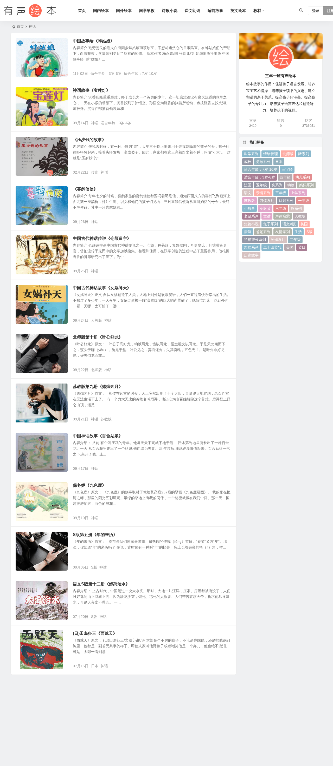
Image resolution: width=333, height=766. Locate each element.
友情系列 (282, 232)
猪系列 (303, 154)
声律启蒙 (282, 216)
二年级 (295, 239)
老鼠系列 (251, 216)
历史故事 (251, 255)
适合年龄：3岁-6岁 (106, 73)
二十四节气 (272, 247)
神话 (94, 123)
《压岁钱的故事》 (89, 139)
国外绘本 (124, 10)
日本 (94, 666)
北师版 (96, 370)
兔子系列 (270, 224)
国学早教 (147, 10)
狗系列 (277, 185)
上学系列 (298, 193)
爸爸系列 (263, 232)
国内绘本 (101, 10)
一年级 (303, 201)
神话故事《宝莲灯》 (91, 90)
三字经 (287, 169)
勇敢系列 (263, 162)
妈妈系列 (306, 185)
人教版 (96, 320)
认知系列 (286, 201)
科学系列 (251, 154)
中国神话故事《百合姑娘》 (98, 436)
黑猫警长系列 (255, 239)
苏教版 (106, 419)
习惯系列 (267, 201)
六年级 (280, 208)
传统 (94, 172)
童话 (267, 216)
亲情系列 (263, 193)
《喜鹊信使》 (85, 189)
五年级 (261, 185)
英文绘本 (238, 10)
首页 (82, 10)
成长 (247, 162)
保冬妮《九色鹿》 (89, 485)
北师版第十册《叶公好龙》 (98, 337)
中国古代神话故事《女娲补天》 (102, 288)
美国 (289, 247)
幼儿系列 (302, 177)
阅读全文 (226, 73)
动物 (290, 185)
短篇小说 (251, 224)
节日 (301, 247)
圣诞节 (265, 208)
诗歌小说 (169, 10)
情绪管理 (270, 154)
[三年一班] (28, 10)
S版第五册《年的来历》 (95, 534)
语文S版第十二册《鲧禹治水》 (101, 584)
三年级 (280, 193)
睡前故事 (215, 10)
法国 (247, 185)
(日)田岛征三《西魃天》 (95, 633)
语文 (247, 193)
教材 (257, 10)
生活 (298, 232)
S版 (94, 567)
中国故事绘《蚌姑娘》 (93, 41)
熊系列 (296, 208)
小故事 (249, 208)
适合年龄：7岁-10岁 (140, 73)
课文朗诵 (192, 10)
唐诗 (247, 232)
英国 (304, 224)
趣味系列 (251, 247)
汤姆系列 (278, 239)
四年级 (285, 177)
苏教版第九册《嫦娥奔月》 (98, 386)
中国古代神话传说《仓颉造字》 (102, 238)
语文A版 (289, 224)
